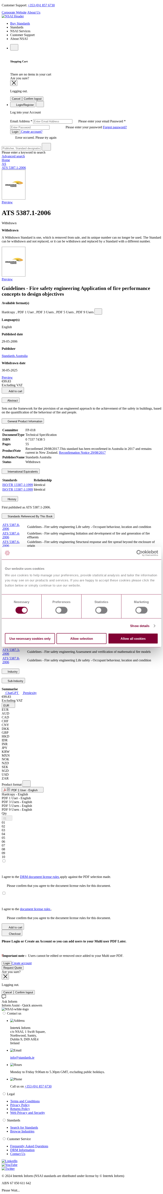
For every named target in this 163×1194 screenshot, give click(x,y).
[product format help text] (26, 783)
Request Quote (12, 967)
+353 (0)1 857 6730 (41, 5)
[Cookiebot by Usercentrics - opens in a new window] (139, 553)
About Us (33, 12)
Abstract (12, 400)
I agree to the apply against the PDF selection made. (56, 877)
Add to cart (15, 391)
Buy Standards (20, 23)
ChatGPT (12, 693)
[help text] (98, 311)
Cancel (16, 98)
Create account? (31, 131)
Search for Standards (24, 1127)
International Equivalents (22, 471)
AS (4, 164)
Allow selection (81, 638)
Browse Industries (22, 1131)
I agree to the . (27, 909)
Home (6, 160)
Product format (12, 784)
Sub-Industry (15, 681)
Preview (7, 202)
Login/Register (24, 104)
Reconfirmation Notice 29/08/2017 (82, 452)
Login (15, 131)
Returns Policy (20, 1109)
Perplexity (29, 693)
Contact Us (17, 1154)
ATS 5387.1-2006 (14, 167)
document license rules (35, 909)
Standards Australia (15, 356)
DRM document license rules (40, 877)
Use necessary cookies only (30, 638)
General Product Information (24, 421)
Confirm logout (33, 98)
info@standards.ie (22, 1057)
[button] (8, 705)
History (11, 499)
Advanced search (13, 156)
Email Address (60, 121)
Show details (139, 625)
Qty (4, 813)
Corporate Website (14, 12)
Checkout (14, 933)
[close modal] (13, 83)
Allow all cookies (133, 638)
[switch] (61, 610)
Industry (12, 671)
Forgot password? (115, 127)
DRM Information (22, 1150)
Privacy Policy (20, 1105)
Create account (22, 963)
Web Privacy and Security (27, 1112)
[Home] (13, 16)
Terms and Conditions (25, 1101)
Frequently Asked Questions (29, 1146)
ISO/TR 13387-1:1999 (17, 485)
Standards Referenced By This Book (30, 516)
